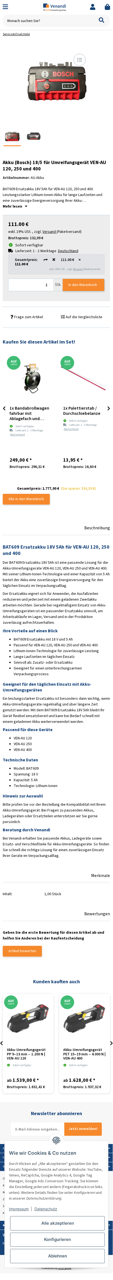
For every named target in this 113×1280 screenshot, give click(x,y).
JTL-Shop (64, 1267)
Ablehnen (57, 1256)
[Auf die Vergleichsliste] (80, 60)
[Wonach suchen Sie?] (101, 21)
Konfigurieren (57, 1239)
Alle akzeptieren (57, 1223)
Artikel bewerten (22, 951)
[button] (92, 7)
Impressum (19, 1209)
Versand (78, 269)
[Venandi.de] (56, 7)
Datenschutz (45, 1209)
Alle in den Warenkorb (26, 499)
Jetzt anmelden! (83, 1129)
